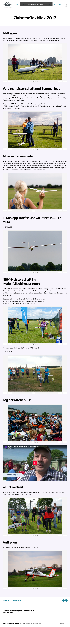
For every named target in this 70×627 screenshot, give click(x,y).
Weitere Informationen (32, 4)
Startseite (19, 5)
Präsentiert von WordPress (33, 623)
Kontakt (59, 5)
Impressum (6, 600)
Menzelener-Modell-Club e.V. (16, 623)
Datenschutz (16, 600)
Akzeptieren (41, 4)
